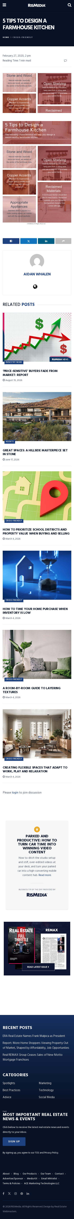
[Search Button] (69, 5)
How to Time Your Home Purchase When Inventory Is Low (35, 611)
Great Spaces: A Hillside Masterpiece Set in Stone (35, 452)
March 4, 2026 (12, 539)
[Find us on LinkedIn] (28, 1193)
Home (6, 37)
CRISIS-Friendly (23, 37)
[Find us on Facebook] (3, 1193)
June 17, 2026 (12, 460)
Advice (7, 1097)
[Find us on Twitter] (9, 1193)
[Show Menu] (4, 5)
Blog (16, 1174)
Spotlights (9, 1083)
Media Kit (32, 1179)
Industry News (14, 362)
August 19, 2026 (13, 380)
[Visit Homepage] (37, 5)
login (15, 792)
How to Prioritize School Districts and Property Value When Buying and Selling (36, 531)
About (6, 1174)
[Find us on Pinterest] (21, 1193)
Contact (59, 1174)
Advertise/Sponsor (13, 1179)
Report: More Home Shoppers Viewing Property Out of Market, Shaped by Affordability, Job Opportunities (36, 1045)
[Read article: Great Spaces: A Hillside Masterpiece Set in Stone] (37, 416)
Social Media (47, 1097)
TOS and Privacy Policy (46, 1153)
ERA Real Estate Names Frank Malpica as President (34, 1036)
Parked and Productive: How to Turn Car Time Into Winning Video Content (37, 844)
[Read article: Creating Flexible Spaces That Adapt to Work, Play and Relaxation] (37, 733)
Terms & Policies (11, 1183)
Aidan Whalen (37, 274)
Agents (10, 441)
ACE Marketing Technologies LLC (41, 1183)
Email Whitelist (49, 1179)
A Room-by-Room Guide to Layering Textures (31, 690)
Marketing (45, 1083)
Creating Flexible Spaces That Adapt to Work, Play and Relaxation (35, 769)
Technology (46, 1090)
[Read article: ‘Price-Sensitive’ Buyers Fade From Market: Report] (37, 337)
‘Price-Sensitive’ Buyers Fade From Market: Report (30, 373)
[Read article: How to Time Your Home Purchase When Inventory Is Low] (37, 575)
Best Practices (11, 1090)
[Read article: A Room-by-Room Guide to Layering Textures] (37, 654)
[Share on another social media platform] (63, 241)
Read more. (45, 875)
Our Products (30, 1174)
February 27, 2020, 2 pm (17, 56)
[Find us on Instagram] (15, 1193)
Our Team (46, 1174)
